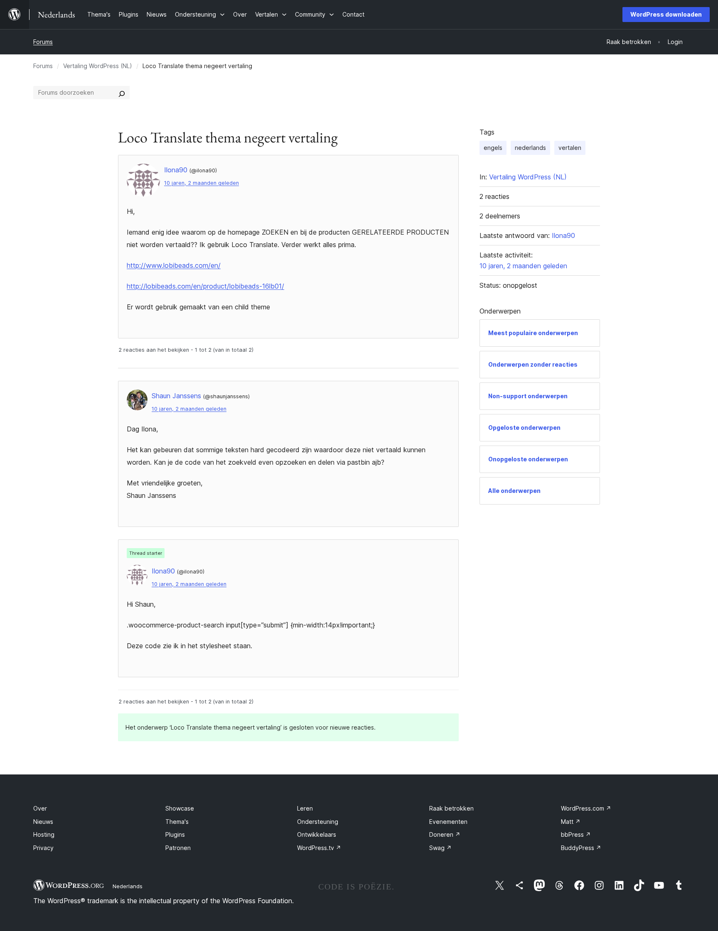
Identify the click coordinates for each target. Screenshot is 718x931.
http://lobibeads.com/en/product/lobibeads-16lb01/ (205, 286)
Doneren (444, 834)
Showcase (179, 808)
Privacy (43, 847)
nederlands (530, 147)
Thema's (177, 821)
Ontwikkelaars (316, 834)
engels (493, 147)
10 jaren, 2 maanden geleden (201, 183)
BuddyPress (581, 847)
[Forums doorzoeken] (122, 92)
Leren (305, 808)
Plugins (175, 834)
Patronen (178, 847)
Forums (43, 41)
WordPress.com (586, 808)
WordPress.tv (319, 847)
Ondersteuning (317, 821)
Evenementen (448, 821)
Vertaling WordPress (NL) (97, 65)
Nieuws (43, 821)
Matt (570, 821)
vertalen (569, 147)
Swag (440, 847)
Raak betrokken (451, 808)
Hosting (43, 834)
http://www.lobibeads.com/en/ (174, 265)
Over (40, 808)
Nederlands (128, 886)
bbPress (576, 834)
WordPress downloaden (666, 14)
